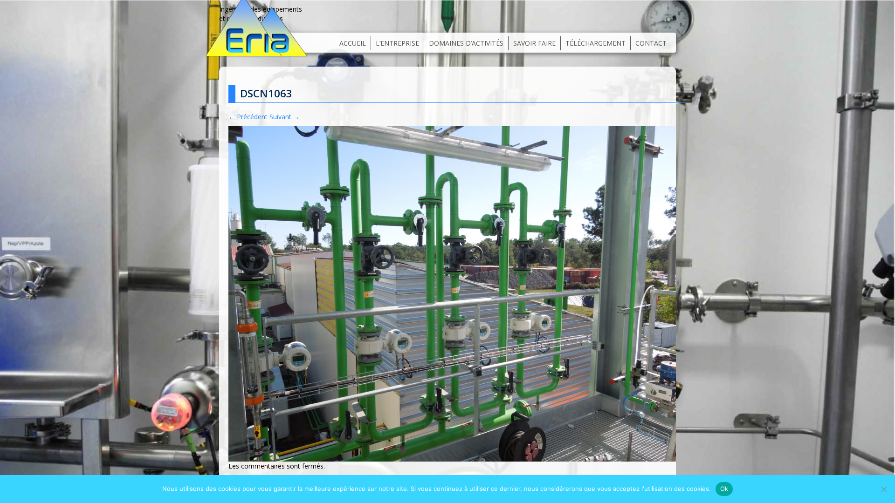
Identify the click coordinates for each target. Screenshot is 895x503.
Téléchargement (595, 43)
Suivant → (284, 116)
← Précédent (248, 116)
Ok (724, 488)
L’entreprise (397, 43)
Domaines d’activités (466, 43)
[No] (883, 489)
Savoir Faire (534, 43)
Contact (651, 43)
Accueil (352, 43)
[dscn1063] (452, 293)
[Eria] (256, 24)
